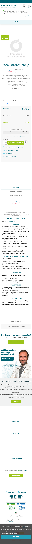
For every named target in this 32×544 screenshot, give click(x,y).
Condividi (8, 104)
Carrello (29, 6)
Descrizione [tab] (16, 187)
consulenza (12, 221)
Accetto (16, 536)
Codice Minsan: (17, 70)
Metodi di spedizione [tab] (16, 195)
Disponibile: (16, 72)
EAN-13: (16, 69)
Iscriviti (16, 401)
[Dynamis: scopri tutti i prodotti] (9, 70)
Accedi (24, 6)
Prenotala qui (7, 358)
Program (25, 470)
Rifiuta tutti (16, 541)
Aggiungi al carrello (15, 142)
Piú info (3, 533)
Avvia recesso (16, 475)
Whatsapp (22, 492)
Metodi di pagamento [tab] (16, 191)
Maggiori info (16, 88)
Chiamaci (11, 492)
